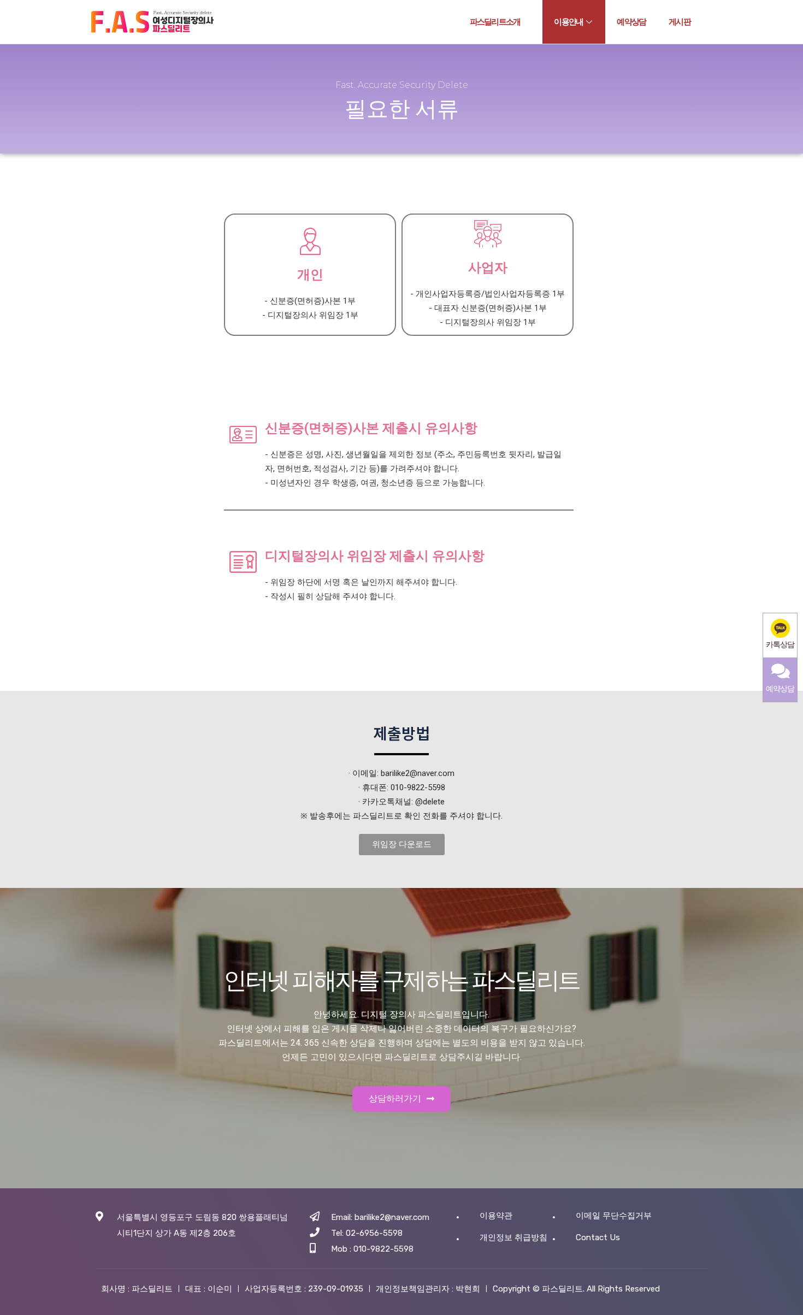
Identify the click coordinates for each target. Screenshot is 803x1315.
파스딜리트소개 (495, 22)
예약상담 (631, 22)
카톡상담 (780, 644)
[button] (402, 844)
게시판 (679, 22)
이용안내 (568, 22)
